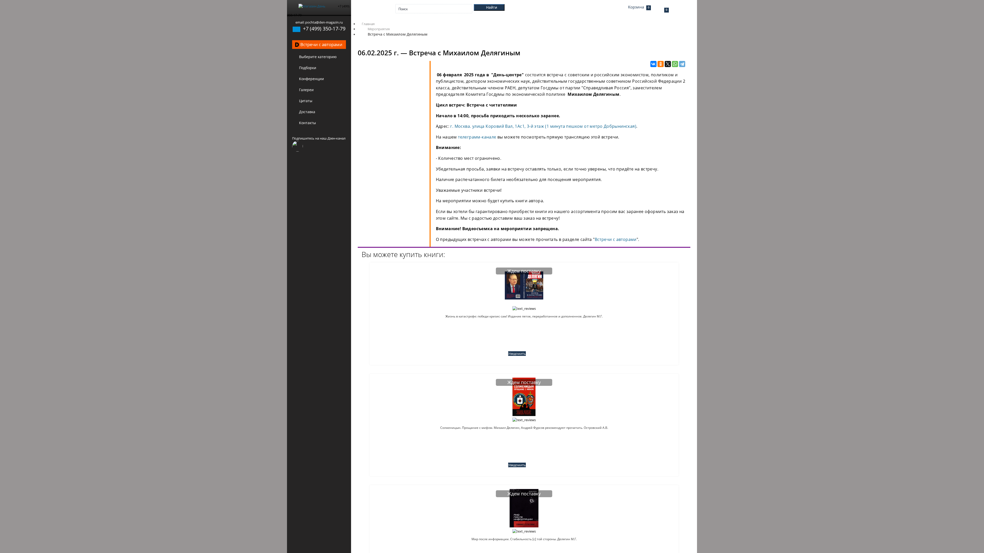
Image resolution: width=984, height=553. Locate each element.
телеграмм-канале (477, 137)
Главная (368, 24)
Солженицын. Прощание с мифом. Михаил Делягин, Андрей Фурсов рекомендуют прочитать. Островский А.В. (524, 428)
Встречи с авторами (616, 239)
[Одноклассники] (661, 64)
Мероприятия (379, 29)
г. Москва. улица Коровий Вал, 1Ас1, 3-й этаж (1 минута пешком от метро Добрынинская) (543, 126)
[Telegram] (682, 64)
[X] (668, 64)
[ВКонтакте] (653, 64)
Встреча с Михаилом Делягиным (397, 34)
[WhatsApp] (675, 64)
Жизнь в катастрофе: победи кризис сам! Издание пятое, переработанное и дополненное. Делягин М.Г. (524, 316)
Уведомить (517, 353)
